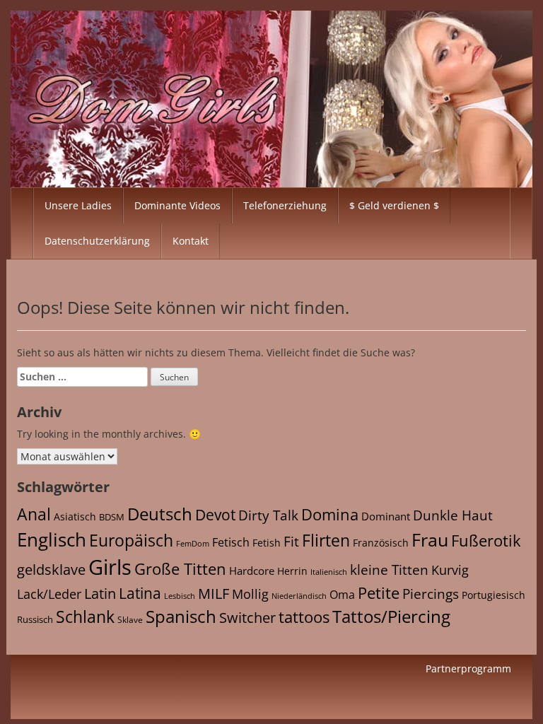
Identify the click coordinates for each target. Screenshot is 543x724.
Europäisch (131, 540)
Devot (215, 514)
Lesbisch (179, 596)
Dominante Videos (177, 205)
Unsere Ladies (78, 205)
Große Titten (180, 569)
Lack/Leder (49, 593)
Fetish (266, 542)
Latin (100, 593)
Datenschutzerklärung (97, 240)
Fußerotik (486, 540)
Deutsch (159, 513)
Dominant (385, 516)
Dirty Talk (268, 515)
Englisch (51, 539)
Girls (110, 567)
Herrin (292, 571)
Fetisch (231, 542)
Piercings (430, 594)
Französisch (381, 542)
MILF (213, 593)
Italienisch (328, 571)
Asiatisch (75, 516)
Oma (342, 594)
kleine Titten (389, 570)
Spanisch (181, 616)
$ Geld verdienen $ (394, 205)
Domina (329, 514)
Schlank (85, 616)
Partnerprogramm (468, 668)
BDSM (111, 517)
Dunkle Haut (453, 515)
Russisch (35, 619)
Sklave (130, 619)
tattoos (304, 617)
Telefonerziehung (285, 205)
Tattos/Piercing (391, 616)
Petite (378, 593)
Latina (140, 593)
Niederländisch (299, 596)
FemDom (192, 543)
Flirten (326, 540)
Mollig (250, 593)
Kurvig (450, 569)
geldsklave (51, 569)
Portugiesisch (493, 595)
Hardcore (251, 571)
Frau (429, 539)
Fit (291, 541)
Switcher (247, 617)
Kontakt (191, 240)
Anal (34, 514)
